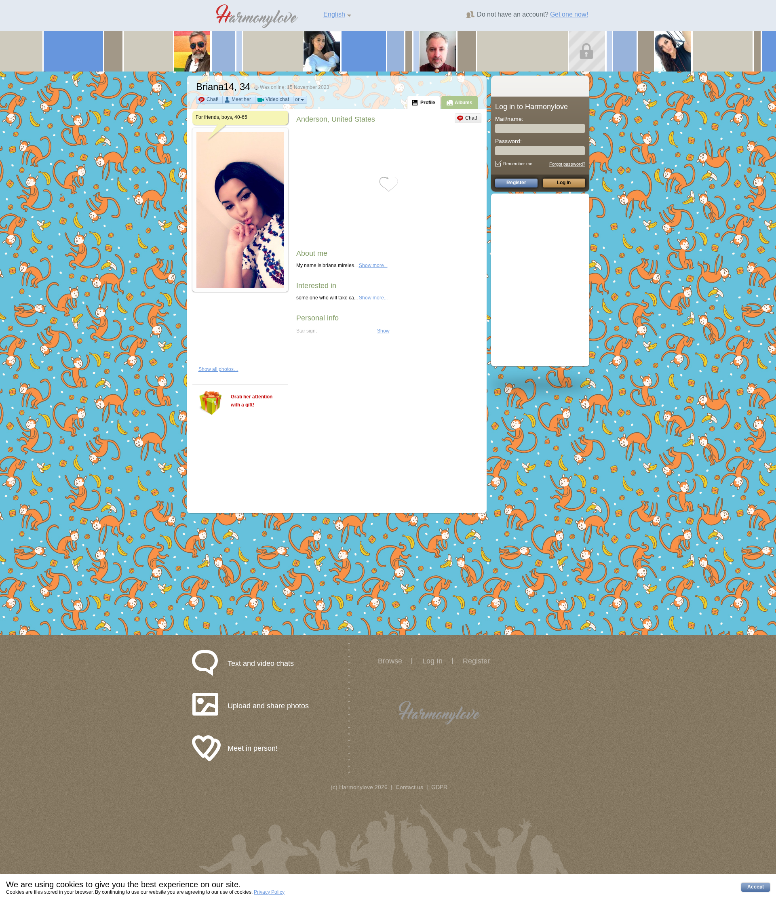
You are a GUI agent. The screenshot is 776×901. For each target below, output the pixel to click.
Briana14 (215, 86)
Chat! (212, 99)
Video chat (277, 99)
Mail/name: (509, 119)
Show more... (373, 265)
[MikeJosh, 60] (192, 51)
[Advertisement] (544, 279)
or (297, 99)
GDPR (439, 787)
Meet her (241, 99)
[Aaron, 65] (438, 51)
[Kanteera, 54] (587, 51)
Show (383, 331)
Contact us (409, 787)
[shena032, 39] (322, 51)
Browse (390, 661)
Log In (432, 661)
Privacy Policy (269, 892)
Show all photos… (218, 369)
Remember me (517, 163)
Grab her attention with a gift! (251, 401)
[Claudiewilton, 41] (673, 51)
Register (476, 661)
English (334, 14)
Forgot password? (567, 164)
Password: (508, 141)
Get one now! (569, 14)
